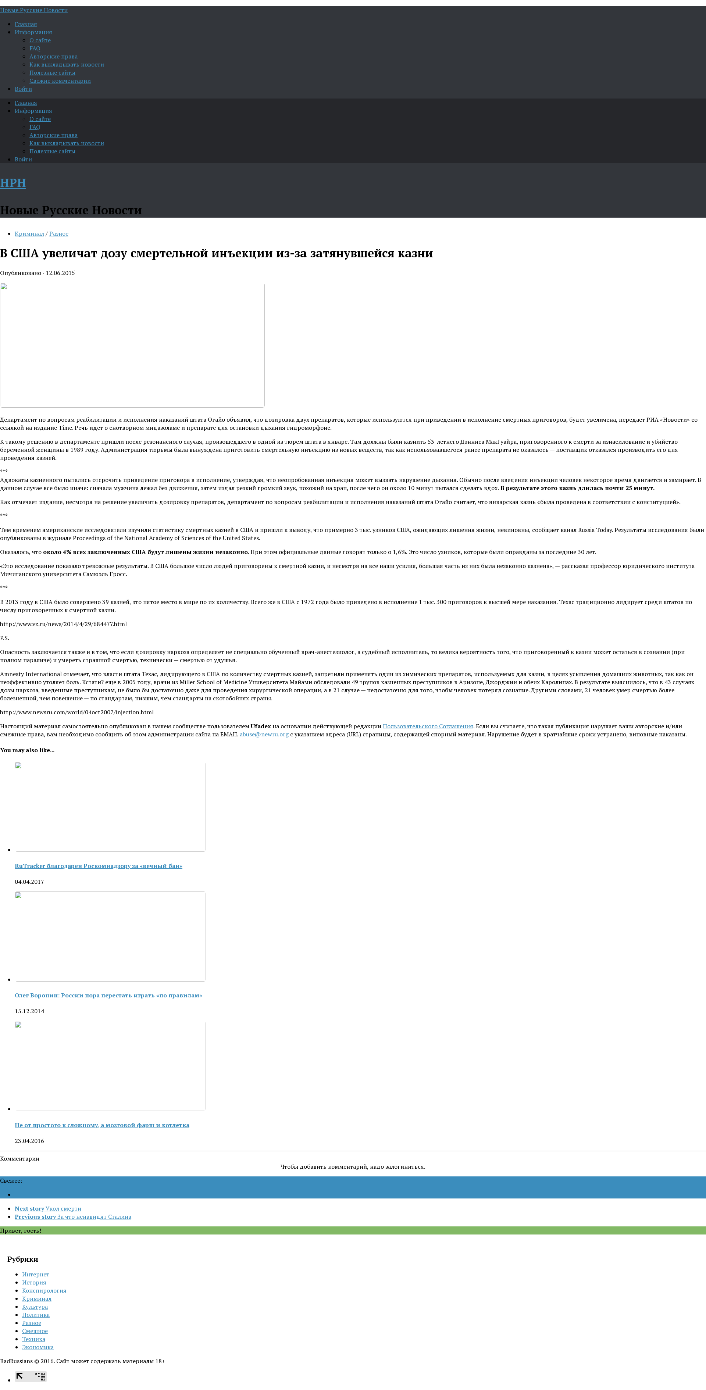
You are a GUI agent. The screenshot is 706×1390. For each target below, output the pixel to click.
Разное (58, 233)
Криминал (29, 233)
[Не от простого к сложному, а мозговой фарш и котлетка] (110, 1109)
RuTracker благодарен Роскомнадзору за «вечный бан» (98, 866)
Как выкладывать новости (66, 64)
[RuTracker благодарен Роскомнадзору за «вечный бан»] (110, 850)
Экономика (38, 1347)
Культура (35, 1307)
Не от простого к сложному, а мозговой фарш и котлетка (102, 1125)
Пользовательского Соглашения (428, 726)
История (34, 1282)
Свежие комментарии (60, 80)
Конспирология (44, 1290)
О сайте (40, 40)
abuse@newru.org (264, 734)
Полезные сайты (52, 72)
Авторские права (53, 56)
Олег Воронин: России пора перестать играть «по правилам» (108, 995)
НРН (13, 182)
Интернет (35, 1274)
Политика (36, 1315)
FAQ (34, 48)
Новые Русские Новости (34, 10)
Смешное (35, 1331)
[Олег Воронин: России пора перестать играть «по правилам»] (110, 979)
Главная (26, 24)
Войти (23, 89)
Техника (33, 1339)
